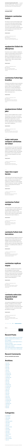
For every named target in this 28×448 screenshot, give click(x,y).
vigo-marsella (8, 429)
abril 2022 (7, 407)
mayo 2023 (7, 393)
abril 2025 (7, 370)
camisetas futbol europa (12, 203)
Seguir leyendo (8, 32)
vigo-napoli (7, 432)
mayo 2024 (7, 383)
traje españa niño (11, 194)
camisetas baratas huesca (9, 99)
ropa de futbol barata (14, 164)
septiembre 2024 (8, 377)
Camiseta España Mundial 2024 (11, 2)
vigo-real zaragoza (9, 438)
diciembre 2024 (8, 373)
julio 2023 (7, 390)
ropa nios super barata (11, 173)
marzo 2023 (8, 396)
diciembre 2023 (8, 384)
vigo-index (7, 425)
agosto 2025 (8, 364)
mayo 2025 (7, 368)
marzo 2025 (8, 371)
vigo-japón (7, 428)
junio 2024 (7, 381)
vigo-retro (7, 439)
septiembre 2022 (8, 403)
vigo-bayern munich (9, 421)
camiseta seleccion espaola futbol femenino (13, 296)
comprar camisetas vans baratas (10, 68)
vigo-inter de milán (9, 426)
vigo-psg (7, 435)
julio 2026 (7, 363)
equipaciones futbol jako (13, 110)
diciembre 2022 (8, 399)
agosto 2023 (8, 389)
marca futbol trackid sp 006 (9, 38)
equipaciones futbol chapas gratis (9, 69)
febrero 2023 (8, 397)
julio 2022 (7, 406)
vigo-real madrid (8, 436)
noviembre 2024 (8, 374)
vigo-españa (8, 422)
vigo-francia (8, 424)
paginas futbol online (15, 39)
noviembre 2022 (8, 400)
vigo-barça (7, 419)
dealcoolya (7, 36)
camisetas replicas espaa (13, 264)
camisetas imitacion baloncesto (10, 285)
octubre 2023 (8, 387)
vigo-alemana (8, 416)
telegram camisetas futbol (13, 17)
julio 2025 (7, 365)
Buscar (6, 327)
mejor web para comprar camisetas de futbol (13, 141)
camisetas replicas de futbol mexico (11, 163)
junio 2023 (7, 391)
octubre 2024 (8, 376)
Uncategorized (8, 37)
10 (12, 323)
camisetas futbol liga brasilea (14, 79)
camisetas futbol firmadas (9, 222)
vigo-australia (8, 418)
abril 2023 (7, 394)
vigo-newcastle (8, 434)
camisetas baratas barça (9, 317)
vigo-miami (8, 431)
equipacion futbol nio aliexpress (14, 47)
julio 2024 (7, 380)
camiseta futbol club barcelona (13, 233)
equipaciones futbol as (8, 164)
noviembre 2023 (8, 386)
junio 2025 (7, 367)
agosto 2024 (8, 378)
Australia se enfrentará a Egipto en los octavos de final (13, 337)
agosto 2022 (8, 404)
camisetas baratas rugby (9, 193)
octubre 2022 (8, 401)
